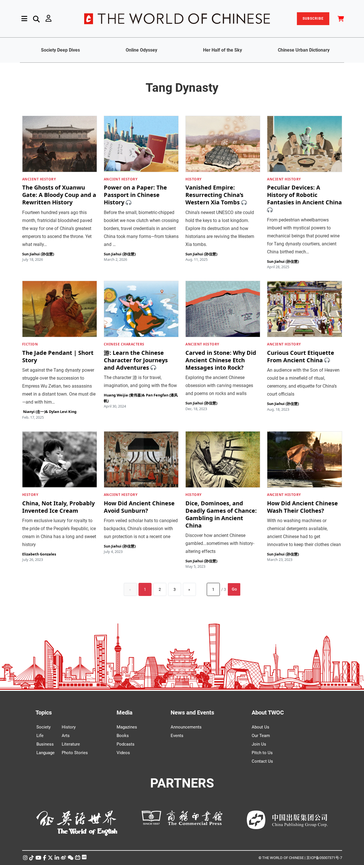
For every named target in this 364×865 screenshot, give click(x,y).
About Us (260, 727)
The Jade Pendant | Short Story (58, 356)
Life (40, 735)
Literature (71, 744)
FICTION (30, 344)
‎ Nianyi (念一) (33, 411)
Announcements (186, 727)
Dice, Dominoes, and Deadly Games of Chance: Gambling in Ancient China (221, 514)
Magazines (127, 727)
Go (234, 589)
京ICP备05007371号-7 (324, 858)
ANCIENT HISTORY (39, 179)
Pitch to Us (262, 752)
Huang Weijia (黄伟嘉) (123, 395)
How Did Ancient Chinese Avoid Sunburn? (139, 506)
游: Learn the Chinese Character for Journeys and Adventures (136, 360)
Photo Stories (75, 752)
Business (45, 744)
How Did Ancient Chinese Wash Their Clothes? (302, 506)
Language (45, 752)
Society (43, 727)
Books (123, 735)
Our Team (261, 735)
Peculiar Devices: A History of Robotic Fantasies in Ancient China (304, 195)
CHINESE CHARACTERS (124, 344)
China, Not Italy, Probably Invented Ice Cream (58, 506)
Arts (66, 735)
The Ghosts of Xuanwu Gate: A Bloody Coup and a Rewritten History (59, 195)
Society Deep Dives (60, 50)
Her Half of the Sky (222, 50)
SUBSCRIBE (313, 19)
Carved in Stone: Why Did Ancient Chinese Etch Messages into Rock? (220, 360)
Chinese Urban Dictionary (304, 50)
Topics (44, 712)
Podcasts (126, 744)
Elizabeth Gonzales (39, 554)
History (69, 727)
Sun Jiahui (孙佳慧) (38, 254)
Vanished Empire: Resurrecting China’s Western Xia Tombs (214, 195)
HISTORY (193, 179)
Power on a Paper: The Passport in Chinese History (135, 195)
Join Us (259, 744)
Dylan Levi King (62, 411)
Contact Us (262, 761)
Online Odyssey (141, 50)
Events (177, 735)
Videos (123, 752)
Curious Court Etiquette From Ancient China (300, 356)
